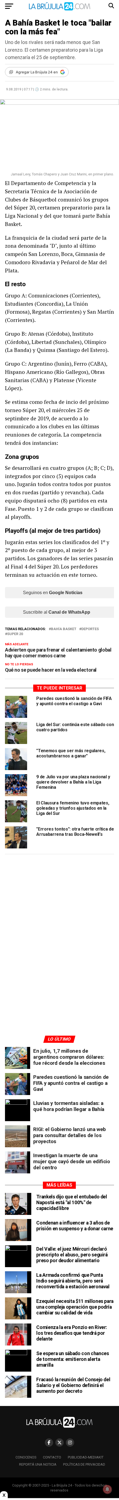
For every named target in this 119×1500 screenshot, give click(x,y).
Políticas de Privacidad (84, 1464)
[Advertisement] (59, 910)
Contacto (52, 1457)
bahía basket (63, 629)
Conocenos (25, 1457)
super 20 (15, 634)
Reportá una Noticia (37, 1464)
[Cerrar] (4, 1495)
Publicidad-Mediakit (86, 1457)
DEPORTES (90, 629)
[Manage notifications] (107, 1489)
